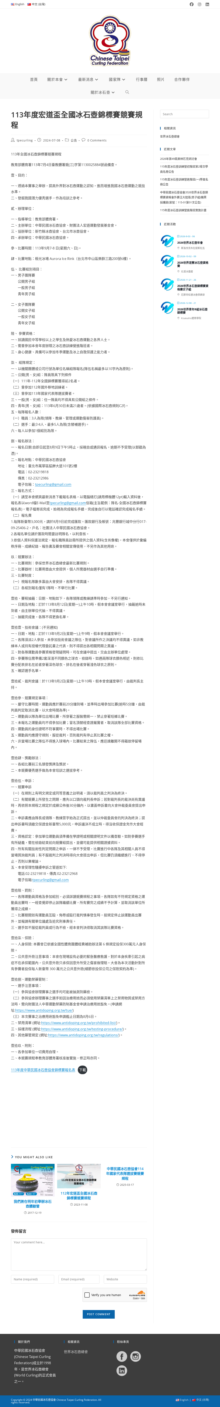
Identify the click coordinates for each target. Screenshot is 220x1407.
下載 (82, 1070)
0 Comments (97, 140)
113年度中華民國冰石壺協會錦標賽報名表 (43, 1070)
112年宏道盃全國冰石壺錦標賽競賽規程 (79, 1195)
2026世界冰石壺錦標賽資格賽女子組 (192, 287)
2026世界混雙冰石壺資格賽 (192, 264)
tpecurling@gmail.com (53, 484)
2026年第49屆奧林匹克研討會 (178, 159)
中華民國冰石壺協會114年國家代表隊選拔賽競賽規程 (125, 1173)
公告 (74, 140)
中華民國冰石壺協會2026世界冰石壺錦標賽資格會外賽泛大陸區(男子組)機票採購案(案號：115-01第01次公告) (184, 197)
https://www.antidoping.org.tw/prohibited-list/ (78, 1022)
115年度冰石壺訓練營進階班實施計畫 (183, 210)
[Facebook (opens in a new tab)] (192, 4)
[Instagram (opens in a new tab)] (199, 4)
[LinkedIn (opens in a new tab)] (206, 4)
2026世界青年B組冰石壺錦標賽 (192, 311)
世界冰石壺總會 (170, 136)
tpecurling (25, 140)
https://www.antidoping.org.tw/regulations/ (83, 1035)
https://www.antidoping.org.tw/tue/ (44, 1010)
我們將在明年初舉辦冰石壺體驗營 (33, 1204)
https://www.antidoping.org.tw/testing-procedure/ (82, 1029)
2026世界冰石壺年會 (190, 242)
